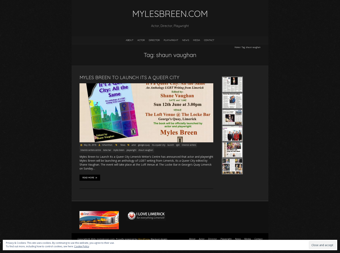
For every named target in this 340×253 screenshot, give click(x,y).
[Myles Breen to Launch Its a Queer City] (146, 85)
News (185, 40)
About (129, 40)
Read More (88, 177)
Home (237, 47)
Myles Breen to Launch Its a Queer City (129, 77)
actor (134, 145)
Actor (141, 40)
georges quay (144, 145)
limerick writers (189, 145)
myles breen (118, 150)
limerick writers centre (90, 150)
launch (170, 145)
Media (196, 40)
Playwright (171, 40)
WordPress (144, 238)
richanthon (107, 145)
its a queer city (158, 145)
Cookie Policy (81, 246)
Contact (209, 40)
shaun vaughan (146, 150)
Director (154, 40)
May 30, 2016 (89, 145)
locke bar (107, 150)
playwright (131, 150)
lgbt (178, 145)
